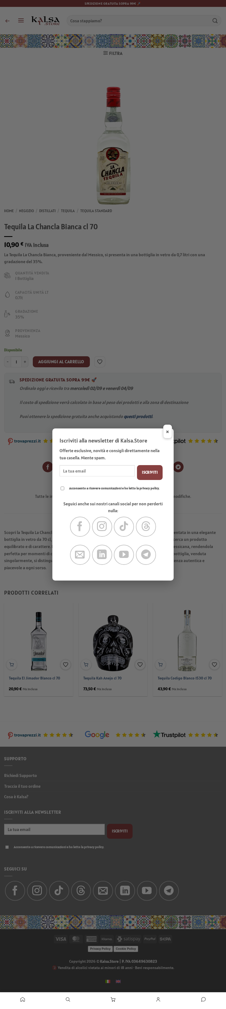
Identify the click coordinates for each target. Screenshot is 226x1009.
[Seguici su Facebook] (80, 527)
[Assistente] (203, 999)
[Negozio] (67, 999)
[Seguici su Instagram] (102, 527)
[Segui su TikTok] (124, 527)
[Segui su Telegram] (146, 555)
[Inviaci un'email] (80, 555)
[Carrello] (113, 999)
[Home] (22, 999)
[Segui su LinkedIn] (102, 555)
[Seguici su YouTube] (124, 555)
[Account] (158, 999)
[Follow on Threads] (146, 527)
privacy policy (149, 488)
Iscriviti (150, 472)
